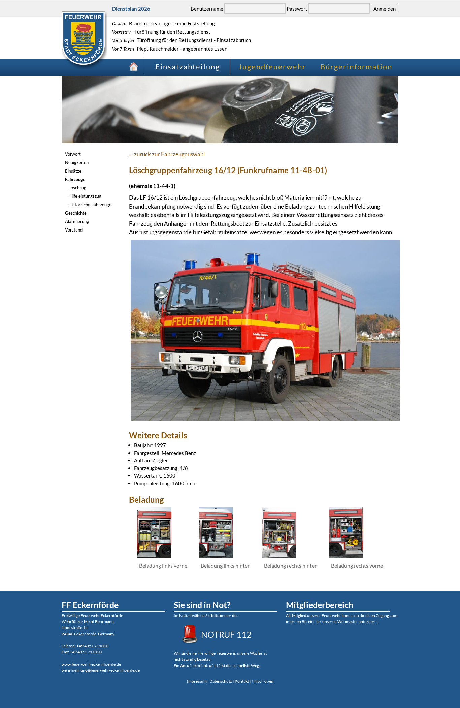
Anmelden (384, 9)
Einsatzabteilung (187, 66)
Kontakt (242, 681)
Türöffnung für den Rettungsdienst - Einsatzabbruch (181, 40)
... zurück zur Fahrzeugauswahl (167, 154)
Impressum (197, 681)
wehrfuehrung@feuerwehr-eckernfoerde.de (101, 670)
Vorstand (74, 230)
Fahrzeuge (75, 179)
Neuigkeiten (77, 162)
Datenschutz (220, 681)
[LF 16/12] (265, 418)
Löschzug (77, 187)
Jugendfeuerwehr (272, 66)
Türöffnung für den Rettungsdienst (161, 32)
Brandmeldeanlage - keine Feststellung (163, 23)
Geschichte (76, 213)
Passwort (297, 9)
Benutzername (207, 9)
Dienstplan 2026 (131, 9)
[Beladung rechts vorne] (346, 555)
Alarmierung (77, 221)
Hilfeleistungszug (84, 196)
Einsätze (73, 171)
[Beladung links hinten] (216, 555)
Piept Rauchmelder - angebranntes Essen (169, 48)
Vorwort (73, 154)
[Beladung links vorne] (154, 555)
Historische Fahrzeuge (89, 204)
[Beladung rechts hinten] (279, 555)
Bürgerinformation (356, 66)
